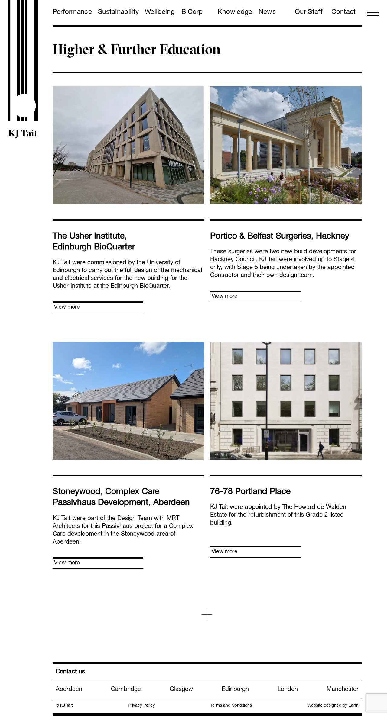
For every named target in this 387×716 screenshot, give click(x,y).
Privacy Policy (141, 706)
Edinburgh (235, 690)
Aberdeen (69, 690)
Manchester (343, 690)
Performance (72, 12)
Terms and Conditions (231, 706)
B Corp (192, 12)
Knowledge (235, 12)
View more (67, 307)
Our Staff (309, 12)
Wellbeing (160, 12)
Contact (343, 12)
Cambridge (126, 690)
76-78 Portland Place (250, 492)
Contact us (70, 672)
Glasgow (181, 690)
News (267, 12)
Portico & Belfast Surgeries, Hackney (279, 237)
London (288, 690)
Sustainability (118, 12)
